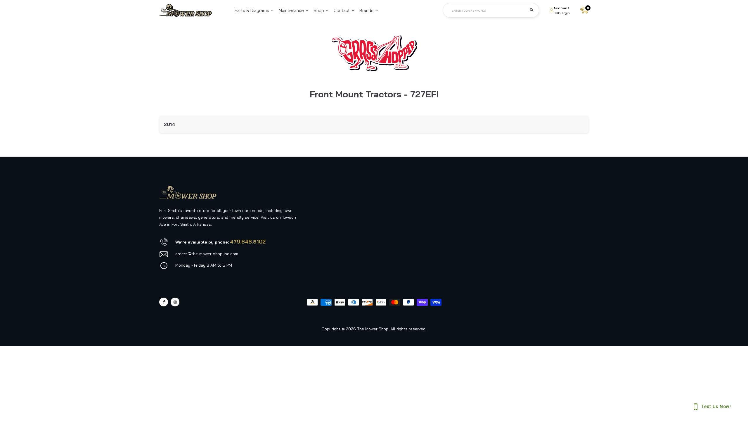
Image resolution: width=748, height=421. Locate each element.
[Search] (531, 10)
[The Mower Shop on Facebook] (163, 302)
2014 (169, 124)
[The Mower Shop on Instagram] (175, 302)
